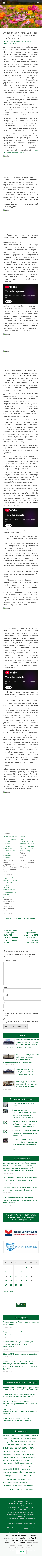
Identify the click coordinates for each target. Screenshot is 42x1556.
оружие (6, 1469)
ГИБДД (5, 1438)
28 (11, 1285)
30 (21, 1285)
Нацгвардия (6, 1442)
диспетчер (7, 921)
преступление (7, 1482)
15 (16, 1276)
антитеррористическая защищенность (20, 1445)
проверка (15, 1482)
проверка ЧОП (23, 1482)
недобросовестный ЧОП (15, 1466)
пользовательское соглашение (20, 1548)
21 (11, 1280)
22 (16, 1280)
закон (32, 1455)
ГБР (36, 1435)
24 (26, 1280)
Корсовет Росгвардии (25, 1438)
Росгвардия (18, 1441)
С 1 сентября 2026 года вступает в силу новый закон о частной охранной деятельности (19, 1395)
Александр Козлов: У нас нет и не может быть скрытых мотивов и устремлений (27, 1084)
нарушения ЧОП (11, 1462)
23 (21, 1280)
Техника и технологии (23, 41)
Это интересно (21, 1317)
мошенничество (21, 1460)
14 (11, 1276)
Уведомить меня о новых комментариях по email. (21, 1014)
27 (6, 1285)
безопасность (11, 1447)
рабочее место (16, 921)
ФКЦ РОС (32, 1442)
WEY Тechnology (29, 919)
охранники (19, 1479)
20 (6, 1280)
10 (26, 1271)
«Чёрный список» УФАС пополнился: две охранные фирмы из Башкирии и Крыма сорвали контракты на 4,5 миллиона (21, 1403)
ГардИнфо (21, 12)
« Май (5, 1292)
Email (6, 995)
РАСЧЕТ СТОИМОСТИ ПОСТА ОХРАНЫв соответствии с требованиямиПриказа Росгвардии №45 (21, 1217)
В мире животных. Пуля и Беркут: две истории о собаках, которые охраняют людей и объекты (18, 1344)
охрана (14, 1468)
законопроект (7, 1457)
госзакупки (24, 1454)
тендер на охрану (27, 1485)
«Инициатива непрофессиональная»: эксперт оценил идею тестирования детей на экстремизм (20, 1199)
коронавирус (30, 1457)
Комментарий (10, 960)
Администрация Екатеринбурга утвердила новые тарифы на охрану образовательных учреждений (21, 1388)
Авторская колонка (21, 1158)
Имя (6, 987)
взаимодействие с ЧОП (17, 1451)
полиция (28, 1479)
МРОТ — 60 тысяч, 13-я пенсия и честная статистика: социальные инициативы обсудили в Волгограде (20, 1411)
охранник (8, 1479)
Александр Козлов (9, 1435)
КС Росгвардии (13, 1438)
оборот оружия (28, 1466)
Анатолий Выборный (25, 1435)
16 (21, 1276)
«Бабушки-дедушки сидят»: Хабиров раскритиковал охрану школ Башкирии (17, 1419)
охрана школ (23, 1475)
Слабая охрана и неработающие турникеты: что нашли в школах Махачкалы (25, 1132)
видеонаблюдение (10, 1454)
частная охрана (11, 1489)
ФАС (27, 1442)
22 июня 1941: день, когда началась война (20, 1354)
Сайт (5, 1003)
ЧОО (4, 1444)
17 (26, 1276)
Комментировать (11, 43)
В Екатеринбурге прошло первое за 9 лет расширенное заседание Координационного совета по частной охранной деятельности (24, 1144)
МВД (34, 1438)
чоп (24, 1489)
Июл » (11, 1292)
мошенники (7, 1460)
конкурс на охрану (19, 1457)
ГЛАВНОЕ (21, 1035)
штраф (30, 1489)
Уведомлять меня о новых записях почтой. (21, 1022)
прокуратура (9, 1484)
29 (16, 1285)
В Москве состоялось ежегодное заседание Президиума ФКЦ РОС (24, 1071)
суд (18, 1484)
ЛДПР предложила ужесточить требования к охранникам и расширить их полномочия (24, 1123)
